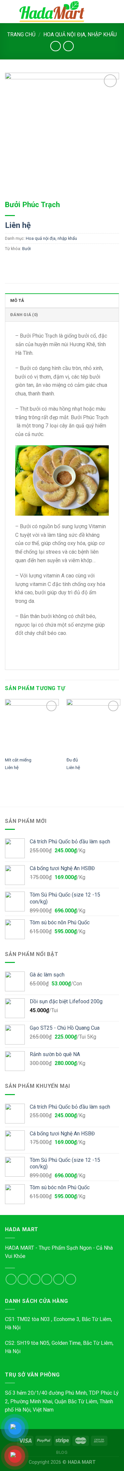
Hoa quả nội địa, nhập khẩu (80, 34)
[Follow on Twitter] (34, 1279)
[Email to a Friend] (46, 263)
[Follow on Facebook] (11, 1279)
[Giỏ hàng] (115, 11)
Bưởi (26, 248)
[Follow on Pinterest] (70, 1279)
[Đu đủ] (93, 726)
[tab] (62, 300)
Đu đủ (72, 759)
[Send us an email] (46, 1279)
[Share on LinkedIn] (70, 263)
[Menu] (9, 11)
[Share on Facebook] (23, 263)
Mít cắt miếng (18, 759)
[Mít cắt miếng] (32, 726)
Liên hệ (18, 225)
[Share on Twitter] (34, 263)
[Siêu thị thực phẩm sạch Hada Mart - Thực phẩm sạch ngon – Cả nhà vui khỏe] (52, 11)
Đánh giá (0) (24, 314)
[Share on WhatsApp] (11, 263)
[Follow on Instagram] (23, 1279)
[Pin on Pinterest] (58, 263)
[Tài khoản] (104, 11)
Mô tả (17, 300)
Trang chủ (21, 34)
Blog (61, 1452)
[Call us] (58, 1279)
